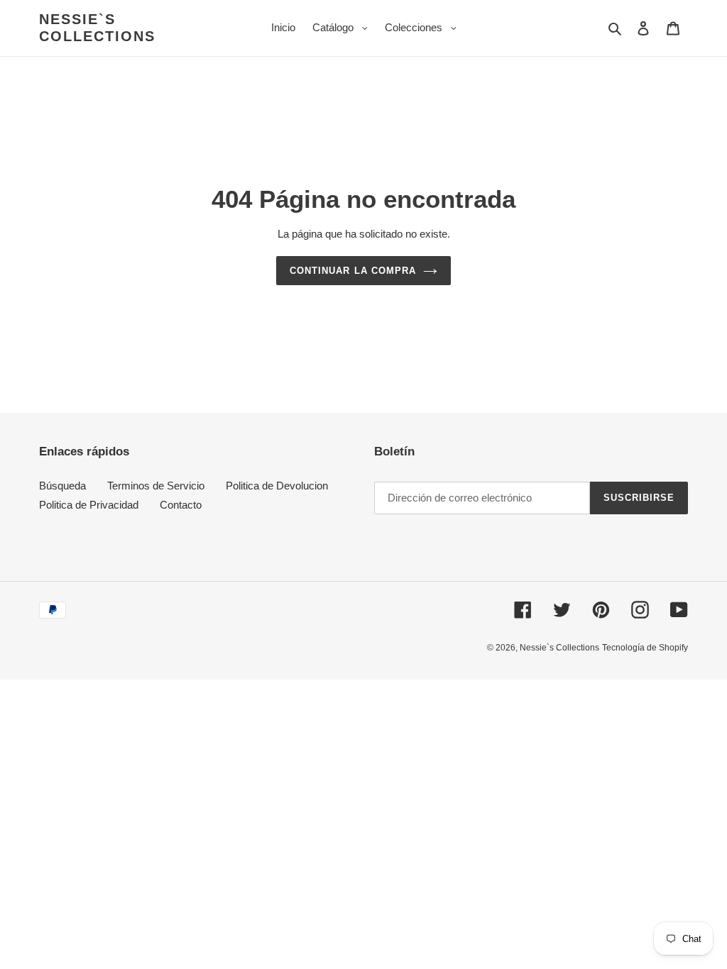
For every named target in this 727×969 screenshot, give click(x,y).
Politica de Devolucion (277, 486)
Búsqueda (62, 486)
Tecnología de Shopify (645, 648)
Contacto (181, 505)
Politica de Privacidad (88, 505)
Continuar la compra (353, 270)
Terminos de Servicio (155, 486)
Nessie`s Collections (97, 27)
